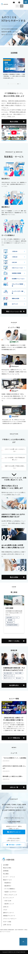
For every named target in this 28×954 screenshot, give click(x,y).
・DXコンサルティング (10, 895)
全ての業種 (19, 673)
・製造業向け (7, 883)
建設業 (10, 620)
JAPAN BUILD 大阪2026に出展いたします (14, 767)
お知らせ (6, 907)
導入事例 (6, 874)
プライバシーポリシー (10, 918)
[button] (25, 2)
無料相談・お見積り (14, 2)
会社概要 (6, 865)
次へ (20, 84)
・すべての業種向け (9, 889)
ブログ (5, 910)
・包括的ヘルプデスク (10, 892)
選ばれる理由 (14, 121)
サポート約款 (7, 921)
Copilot (19, 678)
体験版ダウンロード (9, 915)
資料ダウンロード (15, 832)
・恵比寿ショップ (8, 904)
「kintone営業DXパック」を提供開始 (14, 758)
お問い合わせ (7, 924)
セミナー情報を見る (14, 738)
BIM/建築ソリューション (13, 617)
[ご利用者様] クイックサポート (19, 2)
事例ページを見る (14, 641)
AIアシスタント (9, 678)
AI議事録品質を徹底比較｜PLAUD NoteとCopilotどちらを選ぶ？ (14, 669)
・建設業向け (7, 886)
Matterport (10, 622)
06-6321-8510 (14, 822)
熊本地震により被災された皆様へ (13, 776)
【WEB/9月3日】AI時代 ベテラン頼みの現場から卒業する (13, 719)
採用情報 (6, 871)
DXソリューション (9, 675)
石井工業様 (9, 608)
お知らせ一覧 (14, 787)
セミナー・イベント (9, 877)
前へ (8, 84)
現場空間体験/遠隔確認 (13, 624)
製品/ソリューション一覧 (14, 311)
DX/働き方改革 (9, 673)
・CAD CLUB (7, 901)
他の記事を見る (14, 685)
